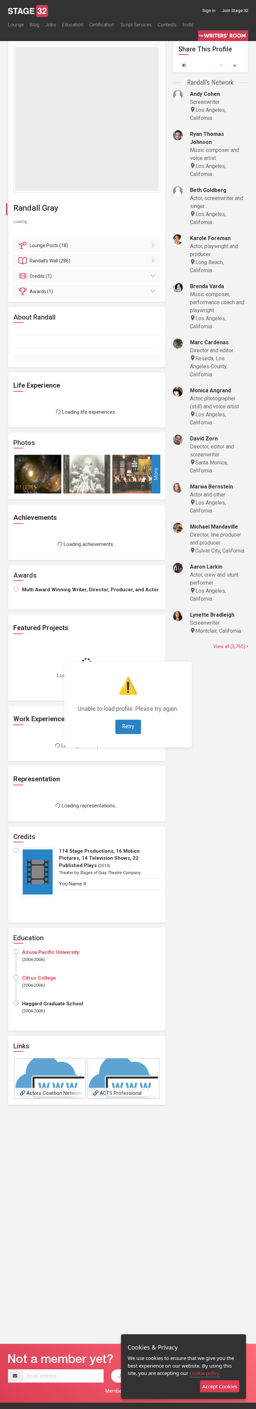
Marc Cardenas (209, 342)
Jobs (50, 24)
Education (72, 24)
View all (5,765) (229, 646)
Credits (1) (41, 276)
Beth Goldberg (208, 190)
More (156, 474)
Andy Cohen (205, 94)
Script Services (136, 24)
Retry (128, 727)
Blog (34, 24)
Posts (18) (49, 245)
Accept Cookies (219, 1386)
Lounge (16, 24)
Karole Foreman (210, 238)
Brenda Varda (207, 286)
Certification (101, 24)
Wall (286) (50, 260)
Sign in (208, 10)
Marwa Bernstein (211, 486)
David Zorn (204, 438)
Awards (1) (41, 291)
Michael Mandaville (214, 527)
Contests (167, 24)
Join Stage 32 (235, 10)
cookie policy (205, 1373)
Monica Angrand (210, 390)
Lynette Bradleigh (212, 615)
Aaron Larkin (206, 567)
